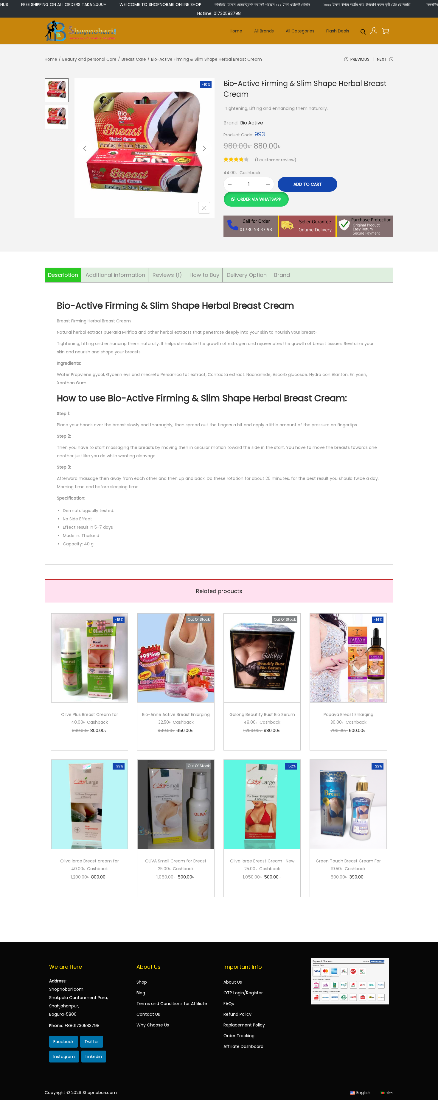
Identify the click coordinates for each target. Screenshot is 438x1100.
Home (51, 59)
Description (63, 275)
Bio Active (251, 122)
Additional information (115, 275)
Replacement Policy (244, 1025)
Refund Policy (237, 1014)
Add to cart (307, 184)
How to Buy (204, 275)
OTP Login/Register (243, 993)
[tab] (63, 275)
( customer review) (275, 160)
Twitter (91, 1042)
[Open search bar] (363, 30)
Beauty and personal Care (89, 59)
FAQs (228, 1004)
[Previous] (84, 148)
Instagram (64, 1057)
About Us (232, 982)
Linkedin (94, 1057)
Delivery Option (247, 275)
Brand (282, 275)
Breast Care (134, 59)
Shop (141, 982)
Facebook (63, 1042)
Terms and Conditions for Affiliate (171, 1004)
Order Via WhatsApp (259, 199)
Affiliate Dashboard (243, 1046)
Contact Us (148, 1014)
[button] (256, 196)
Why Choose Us (152, 1025)
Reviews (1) (167, 275)
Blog (140, 993)
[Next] (204, 148)
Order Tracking (238, 1036)
